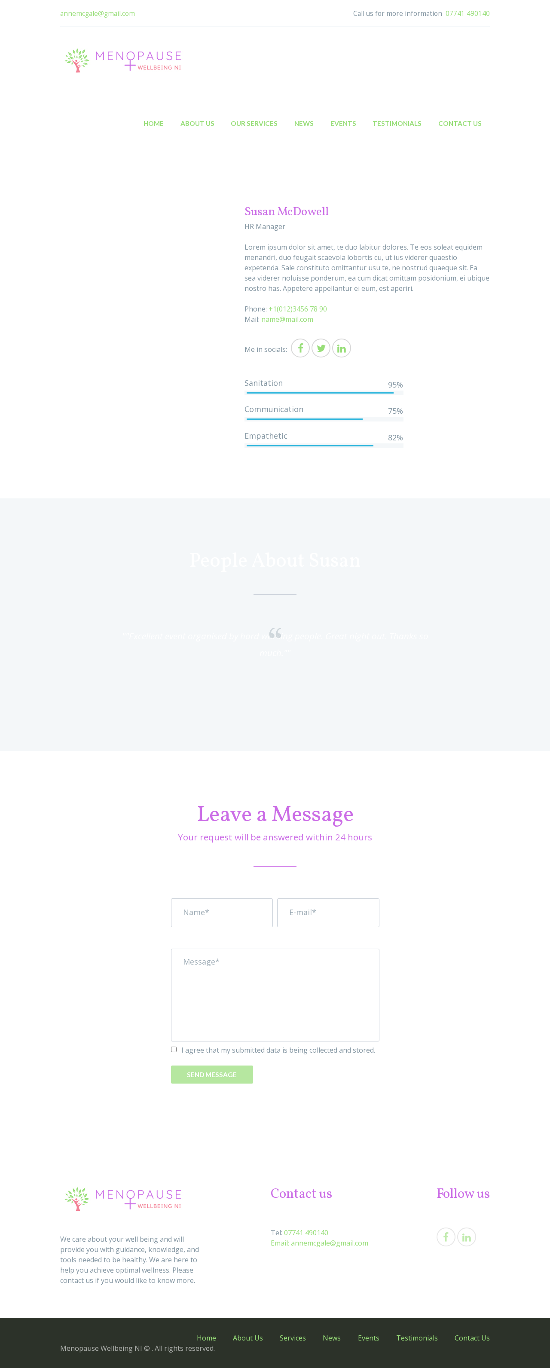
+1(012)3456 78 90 (298, 309)
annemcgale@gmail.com (97, 13)
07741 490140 (468, 13)
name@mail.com (287, 319)
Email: (280, 1243)
